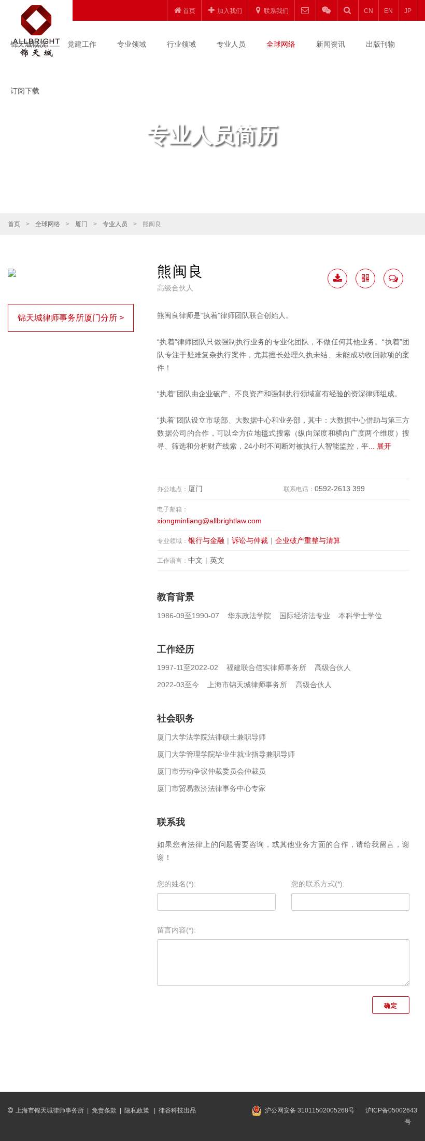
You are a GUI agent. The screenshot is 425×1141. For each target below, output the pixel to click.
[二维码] (365, 278)
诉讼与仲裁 (250, 540)
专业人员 (231, 44)
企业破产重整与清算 (308, 540)
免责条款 (104, 1110)
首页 (14, 224)
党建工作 (81, 44)
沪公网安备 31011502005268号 (310, 1110)
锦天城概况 (28, 44)
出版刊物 (380, 44)
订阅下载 (24, 91)
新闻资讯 (330, 44)
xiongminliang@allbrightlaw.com (209, 521)
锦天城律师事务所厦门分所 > (71, 317)
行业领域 (181, 44)
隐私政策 (137, 1110)
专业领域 (131, 44)
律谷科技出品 (177, 1110)
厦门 (81, 224)
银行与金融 (206, 540)
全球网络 (280, 44)
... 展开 (380, 446)
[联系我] (393, 278)
